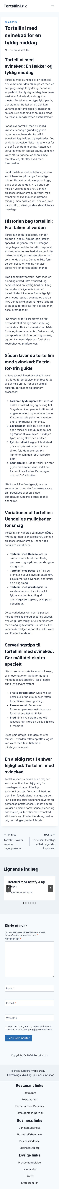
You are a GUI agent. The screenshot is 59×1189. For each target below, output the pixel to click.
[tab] (23, 903)
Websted (11, 1017)
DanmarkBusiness (29, 1127)
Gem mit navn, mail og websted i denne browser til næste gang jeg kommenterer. (30, 1028)
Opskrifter (11, 22)
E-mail (11, 1003)
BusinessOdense (29, 1141)
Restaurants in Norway (29, 1112)
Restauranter (29, 1099)
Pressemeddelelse (29, 1162)
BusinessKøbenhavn (29, 1134)
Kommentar (13, 938)
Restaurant (29, 1092)
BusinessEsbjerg (29, 1147)
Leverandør (29, 1169)
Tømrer (29, 1176)
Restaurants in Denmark (29, 1106)
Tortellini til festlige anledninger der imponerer (43, 842)
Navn (10, 988)
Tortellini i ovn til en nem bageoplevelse (13, 842)
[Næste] (50, 888)
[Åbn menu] (52, 6)
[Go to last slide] (8, 888)
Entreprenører (29, 1182)
